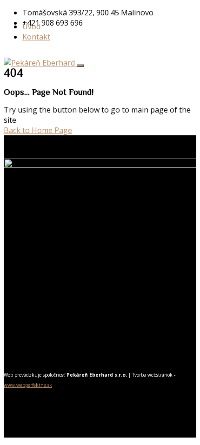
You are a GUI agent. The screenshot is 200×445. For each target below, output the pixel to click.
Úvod (31, 26)
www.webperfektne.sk (28, 385)
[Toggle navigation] (80, 65)
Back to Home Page (38, 130)
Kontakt (36, 37)
